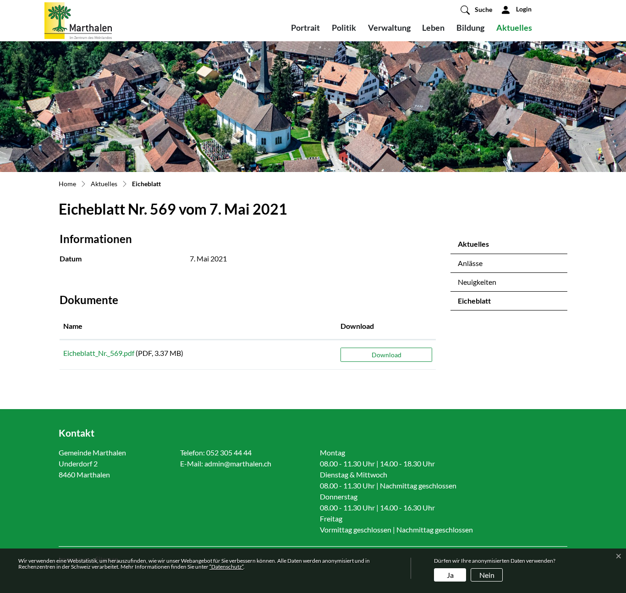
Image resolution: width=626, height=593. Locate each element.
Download (357, 325)
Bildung (470, 27)
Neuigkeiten (477, 281)
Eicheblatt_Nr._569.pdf (98, 353)
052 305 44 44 (229, 452)
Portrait (305, 27)
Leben (433, 27)
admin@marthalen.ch (237, 463)
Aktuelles (514, 27)
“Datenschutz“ (226, 566)
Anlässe (470, 263)
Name (72, 325)
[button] (476, 9)
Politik (344, 27)
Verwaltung (389, 27)
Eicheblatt (482, 303)
